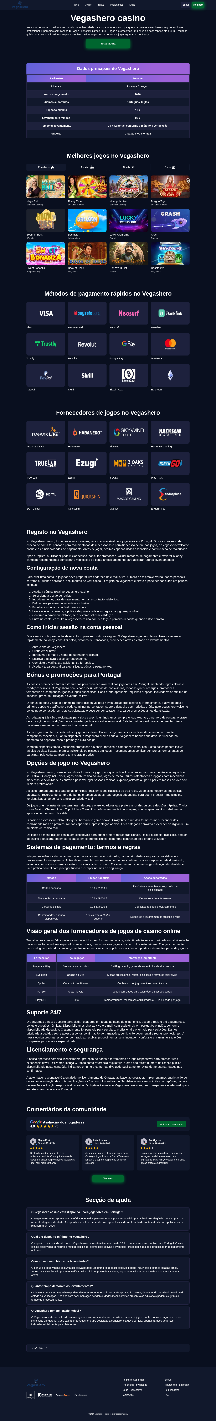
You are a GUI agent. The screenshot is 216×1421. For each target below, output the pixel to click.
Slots (168, 167)
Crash (126, 167)
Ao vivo (85, 167)
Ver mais (108, 1178)
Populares (44, 167)
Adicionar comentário (171, 1124)
